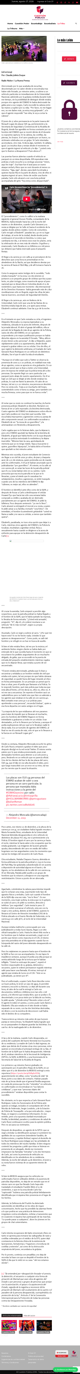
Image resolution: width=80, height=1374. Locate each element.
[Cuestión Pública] (40, 13)
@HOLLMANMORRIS (17, 798)
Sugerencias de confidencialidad (13, 1359)
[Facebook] (57, 2)
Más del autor (29, 1316)
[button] (76, 24)
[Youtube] (77, 2)
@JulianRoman (14, 801)
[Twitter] (69, 2)
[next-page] (6, 1335)
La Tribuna (12, 28)
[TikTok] (65, 2)
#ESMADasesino (15, 792)
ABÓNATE (70, 59)
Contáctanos (6, 1356)
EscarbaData (50, 23)
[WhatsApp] (73, 2)
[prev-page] (2, 1335)
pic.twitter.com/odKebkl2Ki (20, 804)
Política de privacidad (35, 1356)
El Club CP (32, 1353)
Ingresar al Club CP (45, 1)
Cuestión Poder (22, 23)
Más (21, 28)
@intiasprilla (30, 795)
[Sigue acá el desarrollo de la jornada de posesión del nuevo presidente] (9, 1325)
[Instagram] (61, 2)
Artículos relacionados (12, 1316)
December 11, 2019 (16, 817)
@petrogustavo (37, 798)
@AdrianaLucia (14, 795)
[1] (7, 535)
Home (10, 23)
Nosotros (4, 1353)
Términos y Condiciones (10, 1362)
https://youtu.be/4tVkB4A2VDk (25, 1073)
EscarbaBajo (36, 23)
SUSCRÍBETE (70, 83)
